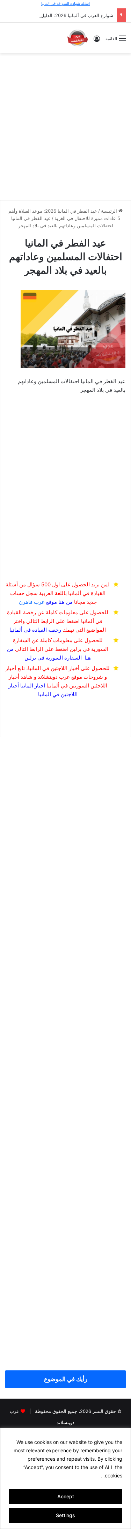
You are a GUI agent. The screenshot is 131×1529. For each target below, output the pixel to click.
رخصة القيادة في (35, 629)
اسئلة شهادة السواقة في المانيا (65, 3)
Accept (65, 1496)
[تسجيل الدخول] (96, 41)
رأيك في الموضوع (65, 1379)
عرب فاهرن (38, 602)
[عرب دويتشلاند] (77, 38)
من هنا (65, 602)
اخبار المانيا (32, 685)
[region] (65, 1478)
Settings (65, 1515)
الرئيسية (109, 211)
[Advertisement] (65, 125)
